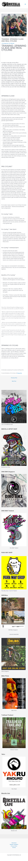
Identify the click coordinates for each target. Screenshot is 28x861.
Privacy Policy (14, 846)
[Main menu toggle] (25, 4)
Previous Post (14, 377)
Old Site (14, 847)
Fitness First (19, 373)
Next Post (14, 381)
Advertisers (14, 842)
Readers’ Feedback (14, 844)
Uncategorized (5, 43)
